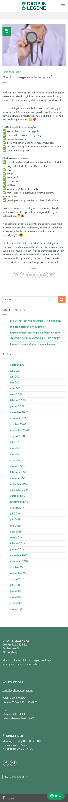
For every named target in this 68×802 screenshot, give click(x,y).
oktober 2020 (18, 424)
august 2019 (17, 507)
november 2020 (19, 418)
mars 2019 (16, 537)
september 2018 (19, 573)
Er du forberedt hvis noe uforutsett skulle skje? (35, 320)
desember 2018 (18, 555)
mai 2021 (15, 382)
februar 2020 (18, 472)
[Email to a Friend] (37, 275)
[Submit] (62, 299)
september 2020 (19, 430)
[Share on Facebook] (23, 275)
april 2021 (15, 388)
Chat (5, 710)
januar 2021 (17, 406)
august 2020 (17, 436)
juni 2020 (15, 448)
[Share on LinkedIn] (52, 275)
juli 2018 (15, 585)
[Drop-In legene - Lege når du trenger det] (34, 6)
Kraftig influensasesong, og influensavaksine (35, 332)
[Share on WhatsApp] (16, 275)
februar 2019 (17, 543)
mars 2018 (16, 609)
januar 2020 (17, 478)
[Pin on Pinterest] (44, 275)
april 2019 (16, 531)
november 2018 (19, 561)
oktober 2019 (17, 495)
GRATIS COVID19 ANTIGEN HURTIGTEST (35, 338)
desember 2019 (18, 484)
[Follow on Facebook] (6, 763)
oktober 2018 (17, 567)
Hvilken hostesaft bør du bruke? (28, 326)
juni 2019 (15, 519)
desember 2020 (19, 412)
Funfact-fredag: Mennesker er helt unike (32, 344)
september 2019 (19, 501)
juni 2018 (15, 591)
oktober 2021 (17, 364)
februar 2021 (17, 400)
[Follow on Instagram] (13, 763)
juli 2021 (15, 370)
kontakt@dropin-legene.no (17, 690)
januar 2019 (17, 549)
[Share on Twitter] (30, 275)
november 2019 (19, 489)
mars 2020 (16, 466)
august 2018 (17, 579)
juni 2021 (15, 376)
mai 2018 (15, 597)
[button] (63, 5)
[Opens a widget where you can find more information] (56, 796)
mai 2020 (15, 454)
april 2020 (16, 460)
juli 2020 (15, 442)
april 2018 (16, 603)
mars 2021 (16, 394)
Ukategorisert (11, 72)
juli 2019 (15, 513)
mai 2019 (15, 525)
